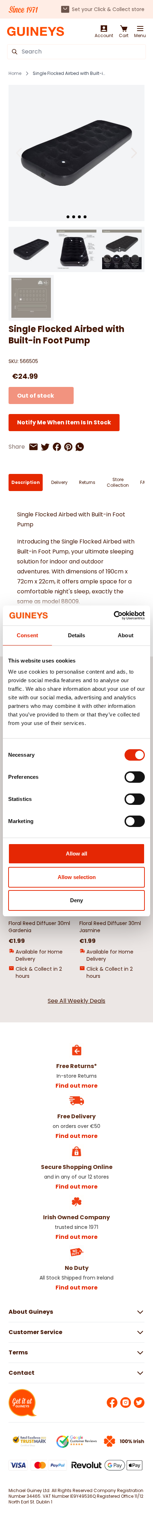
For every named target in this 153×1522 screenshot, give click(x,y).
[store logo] (35, 31)
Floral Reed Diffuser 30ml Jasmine (110, 927)
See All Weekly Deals (76, 1001)
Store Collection (118, 482)
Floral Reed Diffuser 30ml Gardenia (39, 927)
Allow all (76, 854)
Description (25, 482)
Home (15, 73)
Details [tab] (76, 635)
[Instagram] (125, 1402)
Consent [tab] (27, 635)
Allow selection (77, 877)
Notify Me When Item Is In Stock (64, 422)
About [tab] (125, 635)
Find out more (76, 1086)
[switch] (135, 777)
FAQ (144, 482)
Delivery (59, 482)
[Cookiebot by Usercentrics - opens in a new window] (114, 615)
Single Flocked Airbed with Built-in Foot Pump (70, 73)
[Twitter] (139, 1402)
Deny (76, 900)
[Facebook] (112, 1402)
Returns (87, 482)
